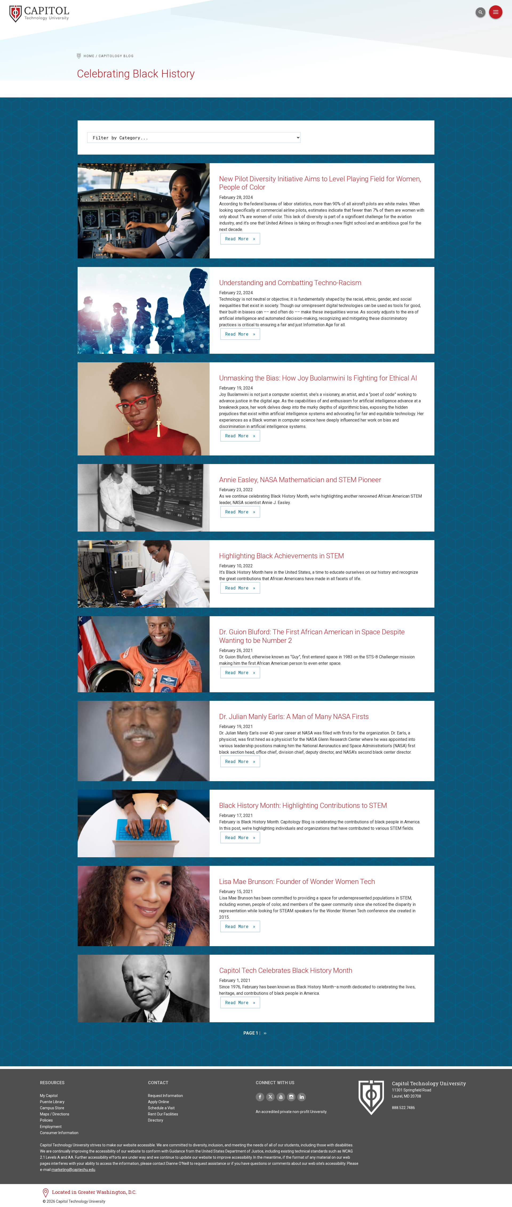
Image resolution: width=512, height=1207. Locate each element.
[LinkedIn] (301, 1097)
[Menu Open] (495, 12)
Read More (238, 238)
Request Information (165, 1096)
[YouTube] (281, 1097)
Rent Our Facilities (163, 1114)
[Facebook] (260, 1097)
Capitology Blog (116, 56)
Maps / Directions (54, 1114)
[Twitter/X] (270, 1097)
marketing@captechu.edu (73, 1169)
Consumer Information (59, 1133)
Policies (46, 1120)
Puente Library (52, 1102)
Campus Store (52, 1108)
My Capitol (49, 1096)
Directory (155, 1120)
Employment (51, 1127)
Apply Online (158, 1102)
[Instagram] (291, 1097)
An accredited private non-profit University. (291, 1112)
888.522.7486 (403, 1108)
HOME (89, 56)
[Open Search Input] (480, 12)
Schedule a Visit (161, 1108)
